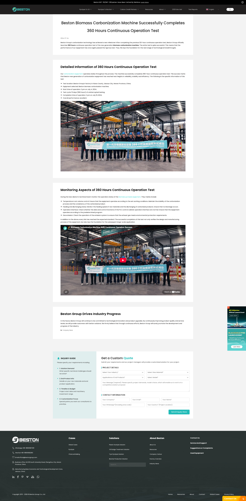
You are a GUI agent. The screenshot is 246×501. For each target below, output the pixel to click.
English (211, 9)
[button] (228, 307)
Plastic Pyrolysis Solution (117, 445)
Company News (68, 330)
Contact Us (230, 498)
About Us (153, 445)
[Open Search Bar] (230, 9)
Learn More (145, 2)
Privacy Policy (229, 494)
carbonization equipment (73, 74)
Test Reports (193, 9)
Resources (149, 9)
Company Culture (156, 454)
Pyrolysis (71, 449)
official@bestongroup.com (28, 457)
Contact (202, 494)
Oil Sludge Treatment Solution (119, 449)
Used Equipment (197, 453)
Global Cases (73, 445)
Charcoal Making (74, 454)
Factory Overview (155, 459)
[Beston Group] (21, 9)
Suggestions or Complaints (201, 448)
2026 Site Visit (177, 9)
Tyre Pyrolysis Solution (116, 454)
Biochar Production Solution (118, 459)
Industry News (154, 464)
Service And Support (198, 443)
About (161, 9)
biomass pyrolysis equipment (130, 197)
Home (170, 494)
